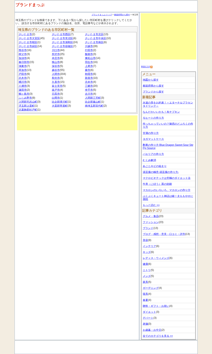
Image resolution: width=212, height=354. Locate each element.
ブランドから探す (153, 91)
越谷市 (56, 70)
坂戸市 (56, 89)
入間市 (56, 74)
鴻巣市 (23, 66)
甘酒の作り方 (151, 133)
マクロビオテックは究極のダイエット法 (166, 178)
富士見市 (57, 85)
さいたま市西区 (61, 34)
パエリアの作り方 (153, 154)
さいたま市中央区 (95, 38)
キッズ (147, 252)
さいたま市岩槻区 (62, 46)
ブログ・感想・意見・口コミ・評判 (164, 234)
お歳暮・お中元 (152, 330)
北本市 (89, 82)
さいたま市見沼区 (62, 38)
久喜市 (56, 82)
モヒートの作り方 (153, 117)
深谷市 (56, 66)
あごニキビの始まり (155, 166)
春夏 (145, 300)
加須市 (23, 58)
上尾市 (89, 66)
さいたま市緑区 (28, 46)
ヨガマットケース (153, 139)
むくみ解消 (149, 160)
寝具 (145, 293)
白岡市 (56, 97)
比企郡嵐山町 (93, 101)
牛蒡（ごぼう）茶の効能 (157, 184)
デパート (148, 317)
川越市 (89, 46)
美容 (145, 240)
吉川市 (89, 93)
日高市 (56, 93)
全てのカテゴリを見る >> (158, 335)
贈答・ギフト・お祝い (156, 306)
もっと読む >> (151, 205)
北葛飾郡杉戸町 (28, 109)
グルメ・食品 (151, 216)
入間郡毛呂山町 (28, 101)
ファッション (151, 222)
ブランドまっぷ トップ (102, 15)
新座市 (89, 78)
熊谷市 (23, 50)
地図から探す (151, 79)
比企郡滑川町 (60, 101)
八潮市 (23, 85)
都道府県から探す (122, 15)
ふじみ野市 (25, 97)
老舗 (145, 323)
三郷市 (89, 85)
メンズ (147, 276)
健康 (145, 264)
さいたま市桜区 (28, 42)
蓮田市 (23, 89)
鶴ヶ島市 (24, 93)
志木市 (23, 78)
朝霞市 (89, 74)
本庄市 (56, 58)
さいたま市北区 (94, 34)
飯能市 (89, 54)
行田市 (89, 50)
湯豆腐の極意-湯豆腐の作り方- (161, 172)
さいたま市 (25, 34)
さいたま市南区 (94, 42)
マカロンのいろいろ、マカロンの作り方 (166, 190)
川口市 (56, 50)
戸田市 (23, 74)
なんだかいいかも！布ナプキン (161, 111)
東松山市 (90, 58)
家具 (145, 282)
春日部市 (24, 62)
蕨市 (87, 70)
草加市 (23, 70)
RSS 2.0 (145, 66)
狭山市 (56, 62)
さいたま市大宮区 (29, 38)
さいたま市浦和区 (62, 42)
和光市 (56, 78)
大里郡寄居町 (60, 105)
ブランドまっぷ (30, 4)
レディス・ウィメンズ (156, 258)
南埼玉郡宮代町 (94, 105)
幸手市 (89, 89)
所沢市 (56, 54)
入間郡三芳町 (93, 97)
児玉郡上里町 (27, 105)
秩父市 (23, 54)
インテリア (149, 246)
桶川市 (23, 82)
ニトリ (147, 270)
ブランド (148, 228)
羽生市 (89, 62)
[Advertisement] (77, 122)
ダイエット (149, 312)
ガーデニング (151, 288)
